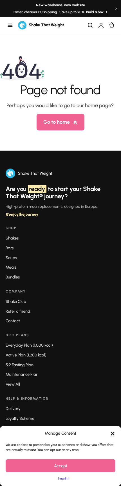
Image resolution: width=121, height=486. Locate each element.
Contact (13, 320)
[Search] (90, 25)
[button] (112, 433)
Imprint (63, 478)
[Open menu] (10, 25)
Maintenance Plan (22, 374)
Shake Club (16, 301)
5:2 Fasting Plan (19, 364)
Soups (11, 257)
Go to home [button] (56, 122)
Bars (10, 247)
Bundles (13, 277)
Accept (60, 465)
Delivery (13, 408)
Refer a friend (18, 311)
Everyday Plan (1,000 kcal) (29, 345)
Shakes (12, 238)
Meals (11, 267)
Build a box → (97, 12)
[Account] (101, 25)
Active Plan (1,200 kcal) (26, 355)
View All (13, 384)
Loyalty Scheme (20, 418)
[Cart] (111, 25)
